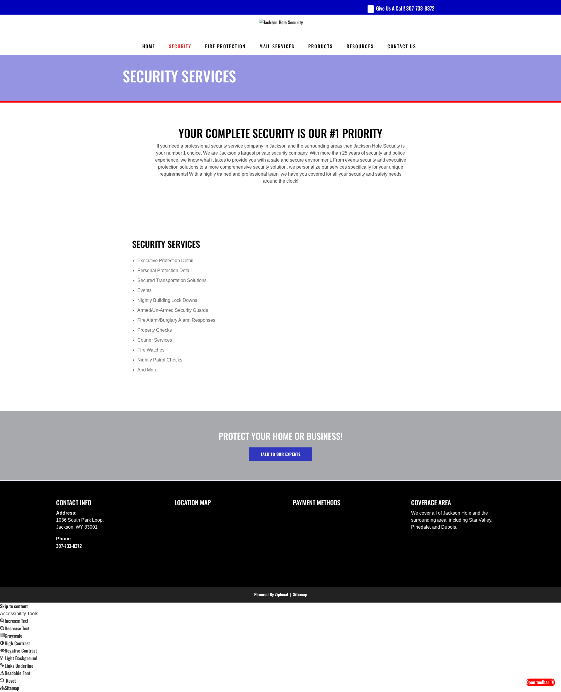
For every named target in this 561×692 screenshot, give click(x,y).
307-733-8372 (420, 8)
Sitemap (300, 594)
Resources (360, 46)
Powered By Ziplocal (271, 594)
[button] (540, 682)
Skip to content (14, 606)
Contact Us (401, 46)
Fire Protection (225, 46)
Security (180, 46)
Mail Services (277, 46)
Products (320, 46)
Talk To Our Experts (280, 454)
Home (148, 46)
